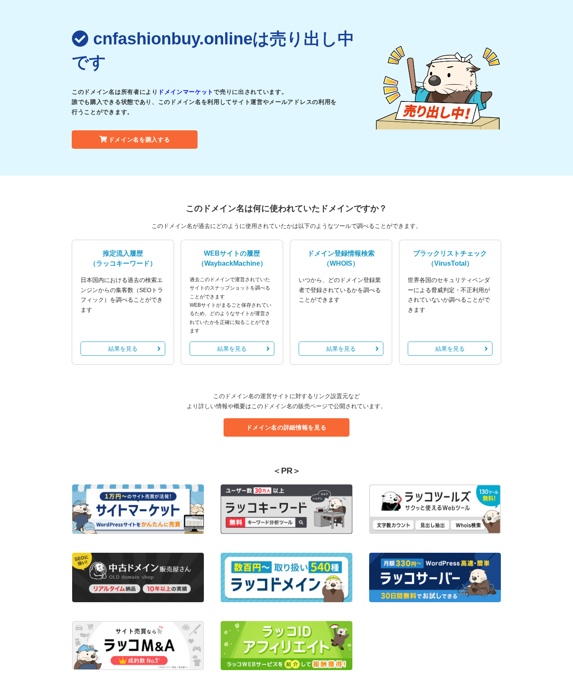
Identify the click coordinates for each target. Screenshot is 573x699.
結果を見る (123, 348)
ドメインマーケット (186, 91)
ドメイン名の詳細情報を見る (286, 427)
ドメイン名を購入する (139, 139)
